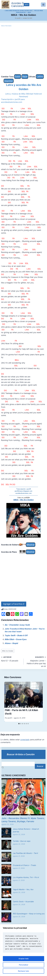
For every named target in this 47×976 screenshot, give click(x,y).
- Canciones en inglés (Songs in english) (18, 10)
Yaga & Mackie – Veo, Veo (23, 889)
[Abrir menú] (43, 4)
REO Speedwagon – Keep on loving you (29, 914)
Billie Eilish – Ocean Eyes (16, 639)
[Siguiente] (39, 701)
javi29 (18, 18)
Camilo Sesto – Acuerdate (23, 901)
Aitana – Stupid (11, 643)
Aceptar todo (24, 959)
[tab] (19, 723)
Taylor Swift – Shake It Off (16, 635)
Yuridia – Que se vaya (21, 841)
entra (26, 4)
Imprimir (8, 80)
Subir (17, 76)
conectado (25, 739)
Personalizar (23, 965)
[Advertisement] (23, 50)
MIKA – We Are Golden (23, 500)
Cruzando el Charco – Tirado (24, 865)
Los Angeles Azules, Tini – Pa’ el (26, 877)
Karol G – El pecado (9, 659)
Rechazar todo (23, 971)
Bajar (24, 76)
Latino (40, 76)
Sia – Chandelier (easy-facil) (17, 625)
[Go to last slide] (8, 701)
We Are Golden (7, 651)
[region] (23, 950)
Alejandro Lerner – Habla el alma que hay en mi (36, 661)
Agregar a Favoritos (13, 604)
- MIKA (29, 12)
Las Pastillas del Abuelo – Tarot (25, 853)
